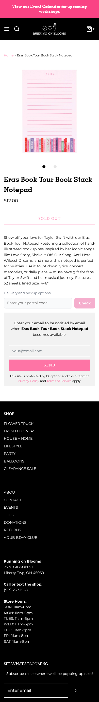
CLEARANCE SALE (20, 468)
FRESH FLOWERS (20, 431)
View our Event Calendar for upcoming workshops (49, 9)
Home (8, 55)
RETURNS (12, 530)
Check (85, 303)
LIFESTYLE (13, 446)
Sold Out (49, 219)
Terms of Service (59, 381)
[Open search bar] (19, 29)
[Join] (75, 691)
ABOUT (10, 492)
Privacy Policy (28, 381)
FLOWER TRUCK (19, 423)
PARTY (9, 453)
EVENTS (11, 507)
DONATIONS (15, 522)
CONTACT (12, 500)
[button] (49, 111)
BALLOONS (14, 461)
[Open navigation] (7, 29)
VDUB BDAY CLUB (21, 537)
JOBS (9, 515)
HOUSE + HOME (18, 438)
